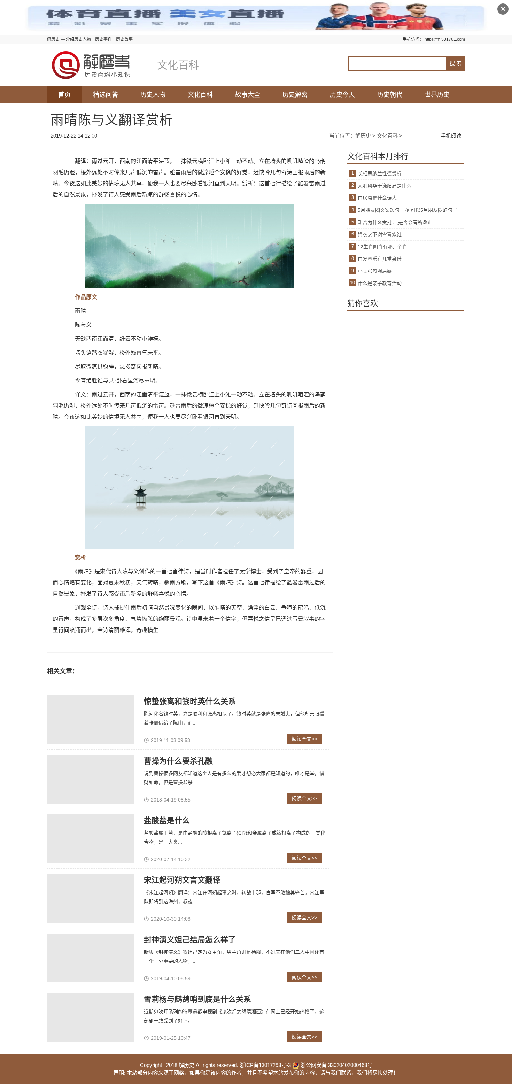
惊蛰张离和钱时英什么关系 (190, 701)
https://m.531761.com (445, 39)
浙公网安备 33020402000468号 (335, 1065)
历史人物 (152, 94)
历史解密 (295, 94)
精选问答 (105, 94)
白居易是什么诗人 (377, 198)
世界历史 (437, 94)
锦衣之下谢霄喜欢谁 (380, 234)
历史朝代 (389, 94)
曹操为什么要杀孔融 (178, 761)
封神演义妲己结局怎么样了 (190, 939)
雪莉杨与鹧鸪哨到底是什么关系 (197, 999)
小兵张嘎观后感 (375, 271)
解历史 (363, 136)
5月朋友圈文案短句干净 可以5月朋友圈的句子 (407, 210)
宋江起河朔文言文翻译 (182, 880)
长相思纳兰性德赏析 (380, 173)
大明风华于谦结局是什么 (384, 185)
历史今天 (342, 94)
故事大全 (247, 94)
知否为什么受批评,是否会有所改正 (395, 222)
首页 (64, 94)
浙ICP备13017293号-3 (265, 1065)
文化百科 (200, 94)
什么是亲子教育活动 (380, 283)
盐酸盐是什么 (167, 820)
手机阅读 (451, 136)
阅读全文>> (304, 739)
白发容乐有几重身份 (380, 259)
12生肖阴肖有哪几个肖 (382, 246)
